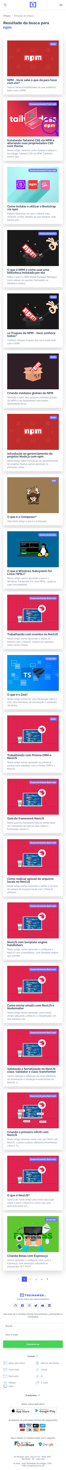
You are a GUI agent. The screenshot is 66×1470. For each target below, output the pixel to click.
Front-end (13, 1369)
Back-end (13, 1376)
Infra (10, 1386)
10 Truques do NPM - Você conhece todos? (31, 334)
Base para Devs (16, 1363)
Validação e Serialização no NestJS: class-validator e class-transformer (31, 1070)
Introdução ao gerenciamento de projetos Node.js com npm (30, 455)
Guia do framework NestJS (25, 818)
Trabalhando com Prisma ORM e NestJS (29, 756)
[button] (25, 1443)
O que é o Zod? (17, 694)
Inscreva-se (33, 1344)
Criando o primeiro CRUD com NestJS (28, 1133)
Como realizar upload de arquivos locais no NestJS (30, 880)
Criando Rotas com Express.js (27, 1255)
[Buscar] (5, 5)
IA (41, 1376)
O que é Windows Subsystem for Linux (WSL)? (29, 572)
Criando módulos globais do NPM (30, 393)
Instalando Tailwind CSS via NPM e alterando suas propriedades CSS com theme (30, 143)
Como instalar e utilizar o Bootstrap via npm (31, 208)
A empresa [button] (31, 1395)
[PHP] (54, 481)
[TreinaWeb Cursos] (33, 5)
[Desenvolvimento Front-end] (43, 104)
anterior (18, 1280)
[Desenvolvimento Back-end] (43, 598)
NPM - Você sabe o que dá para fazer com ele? (32, 81)
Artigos (7, 15)
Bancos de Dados (49, 1363)
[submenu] (37, 1356)
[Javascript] (51, 659)
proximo (47, 1280)
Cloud (43, 1369)
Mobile (12, 1382)
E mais (44, 1382)
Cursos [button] (31, 1356)
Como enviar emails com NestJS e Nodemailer (30, 1007)
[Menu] (60, 5)
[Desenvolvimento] (48, 234)
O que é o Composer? (22, 517)
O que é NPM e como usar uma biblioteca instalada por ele (28, 271)
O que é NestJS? (18, 1195)
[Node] (53, 44)
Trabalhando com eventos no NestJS (32, 634)
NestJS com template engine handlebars (27, 943)
